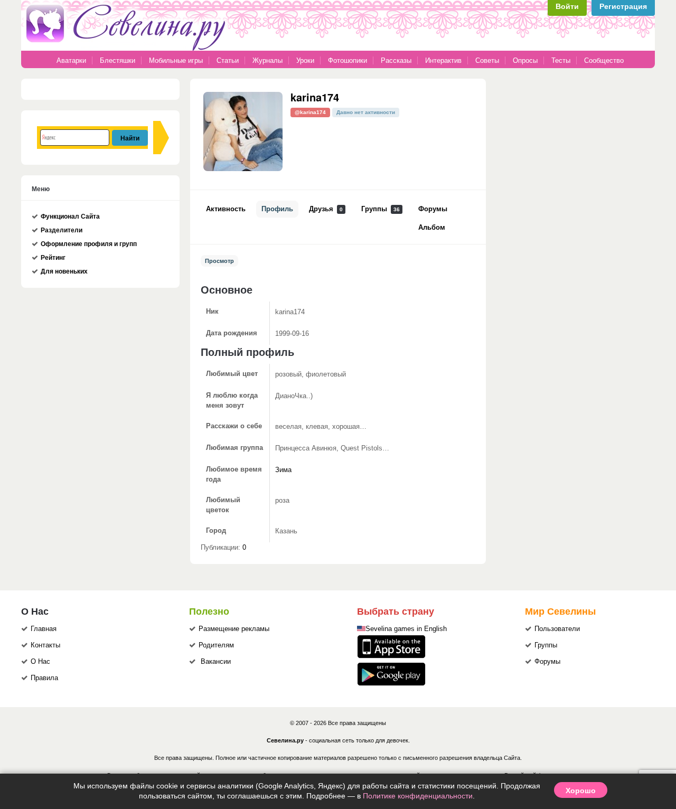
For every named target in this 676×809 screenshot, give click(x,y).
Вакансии (216, 661)
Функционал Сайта (70, 216)
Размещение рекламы (234, 629)
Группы (380, 209)
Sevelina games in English (406, 629)
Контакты (45, 645)
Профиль (277, 209)
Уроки (305, 60)
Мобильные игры (176, 60)
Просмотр (219, 261)
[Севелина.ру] (127, 48)
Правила (44, 678)
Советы (487, 60)
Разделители (61, 230)
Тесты (560, 60)
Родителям (216, 645)
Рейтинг (53, 257)
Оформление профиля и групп (89, 244)
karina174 (314, 97)
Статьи (228, 60)
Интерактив (443, 60)
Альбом (431, 227)
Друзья (326, 209)
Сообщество (604, 60)
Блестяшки (117, 60)
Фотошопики (347, 60)
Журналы (267, 60)
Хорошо (581, 790)
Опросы (525, 60)
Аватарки (71, 60)
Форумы (432, 209)
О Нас (40, 661)
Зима (283, 470)
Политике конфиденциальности (418, 796)
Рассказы (397, 60)
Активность (226, 209)
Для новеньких (64, 271)
